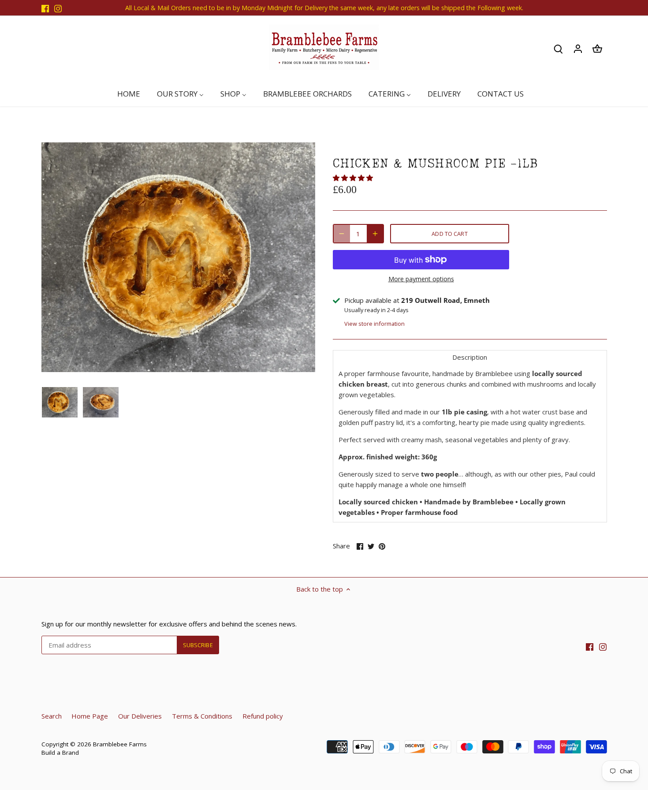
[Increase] (375, 233)
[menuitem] (132, 93)
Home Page (89, 716)
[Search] (558, 49)
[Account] (578, 49)
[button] (354, 177)
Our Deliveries (140, 716)
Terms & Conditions (202, 716)
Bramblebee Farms (120, 744)
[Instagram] (58, 7)
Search (51, 716)
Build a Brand (60, 752)
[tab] (470, 357)
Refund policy (262, 716)
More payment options (421, 279)
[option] (59, 402)
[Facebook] (45, 7)
